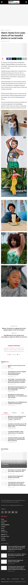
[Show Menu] (1, 2)
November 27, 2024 (12, 376)
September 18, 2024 (5, 41)
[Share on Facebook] (8, 59)
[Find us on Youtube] (12, 512)
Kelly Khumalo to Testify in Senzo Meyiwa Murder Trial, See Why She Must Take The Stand (17, 396)
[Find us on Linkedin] (16, 512)
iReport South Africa (5, 581)
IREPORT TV (4, 534)
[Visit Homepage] (14, 2)
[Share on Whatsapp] (19, 59)
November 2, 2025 (12, 405)
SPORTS (3, 530)
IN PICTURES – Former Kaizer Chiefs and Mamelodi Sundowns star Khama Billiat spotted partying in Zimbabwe (17, 381)
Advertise (3, 540)
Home (2, 30)
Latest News (4, 521)
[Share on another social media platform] (24, 59)
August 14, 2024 (12, 399)
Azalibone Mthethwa (14, 345)
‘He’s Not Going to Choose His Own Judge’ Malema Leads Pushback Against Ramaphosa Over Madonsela (16, 484)
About (8, 578)
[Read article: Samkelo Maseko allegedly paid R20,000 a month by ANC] (4, 477)
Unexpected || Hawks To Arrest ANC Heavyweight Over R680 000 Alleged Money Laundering (16, 439)
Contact (3, 538)
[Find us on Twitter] (6, 512)
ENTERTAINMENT (5, 524)
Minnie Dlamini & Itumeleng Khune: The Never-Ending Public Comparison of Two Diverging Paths (17, 388)
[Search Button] (26, 2)
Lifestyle (3, 526)
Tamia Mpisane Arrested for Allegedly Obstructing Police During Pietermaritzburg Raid (17, 373)
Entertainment (7, 30)
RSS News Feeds (5, 536)
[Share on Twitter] (14, 59)
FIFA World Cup (4, 531)
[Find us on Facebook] (2, 512)
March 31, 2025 (11, 391)
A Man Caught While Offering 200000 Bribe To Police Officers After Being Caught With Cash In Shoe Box (13, 463)
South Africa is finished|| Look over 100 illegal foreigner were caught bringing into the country (17, 425)
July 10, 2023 (11, 368)
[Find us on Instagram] (9, 512)
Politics (3, 523)
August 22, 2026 (6, 466)
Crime (2, 528)
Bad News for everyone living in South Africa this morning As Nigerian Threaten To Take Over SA (17, 418)
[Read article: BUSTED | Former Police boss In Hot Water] (4, 367)
